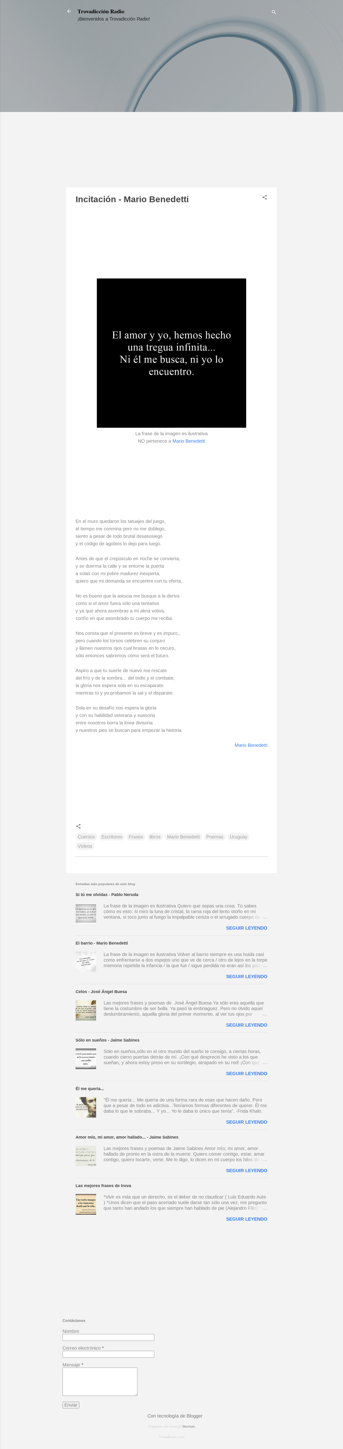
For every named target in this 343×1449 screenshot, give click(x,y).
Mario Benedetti (188, 441)
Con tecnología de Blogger (174, 1415)
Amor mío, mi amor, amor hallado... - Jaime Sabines (127, 1137)
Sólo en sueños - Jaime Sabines (108, 1040)
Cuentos (86, 836)
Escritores (112, 836)
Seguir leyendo (246, 928)
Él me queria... (90, 1088)
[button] (264, 198)
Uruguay (238, 836)
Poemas (214, 836)
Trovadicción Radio (100, 11)
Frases (136, 836)
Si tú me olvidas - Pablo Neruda (107, 894)
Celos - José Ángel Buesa (101, 991)
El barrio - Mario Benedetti (102, 943)
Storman (188, 1426)
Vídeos (85, 846)
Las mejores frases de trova (103, 1185)
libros (155, 836)
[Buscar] (274, 13)
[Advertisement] (171, 109)
